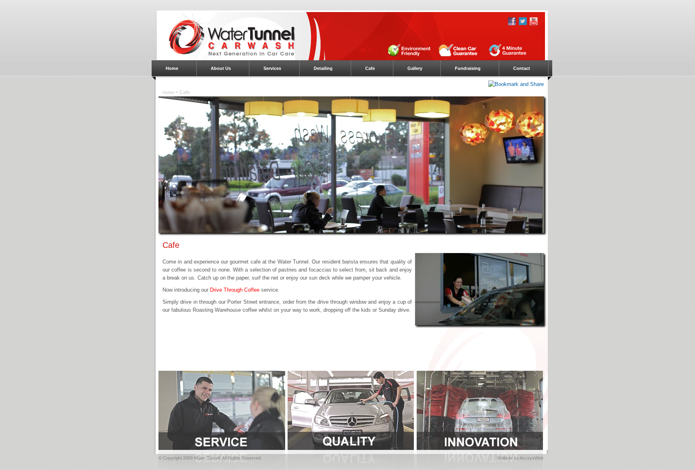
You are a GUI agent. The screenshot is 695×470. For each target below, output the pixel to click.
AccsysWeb (531, 458)
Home (168, 92)
